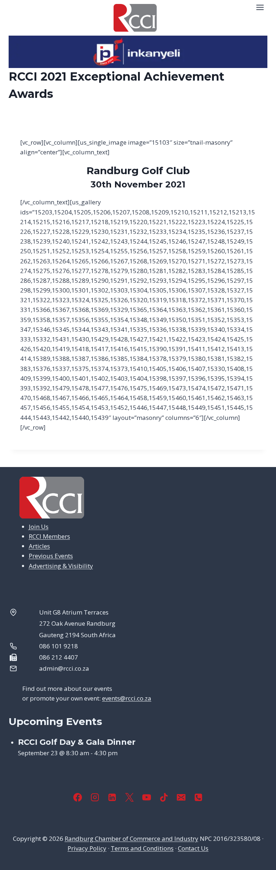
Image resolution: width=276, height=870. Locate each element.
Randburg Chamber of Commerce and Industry (131, 838)
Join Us (39, 526)
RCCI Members (49, 536)
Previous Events (51, 556)
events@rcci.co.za (126, 698)
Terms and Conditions (142, 848)
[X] (129, 797)
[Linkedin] (112, 797)
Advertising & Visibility (61, 566)
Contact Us (193, 848)
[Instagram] (95, 797)
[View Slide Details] (138, 52)
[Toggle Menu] (260, 7)
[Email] (181, 797)
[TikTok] (163, 797)
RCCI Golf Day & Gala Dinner (76, 742)
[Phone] (198, 797)
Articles (39, 546)
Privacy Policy (87, 848)
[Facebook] (77, 797)
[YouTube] (146, 797)
